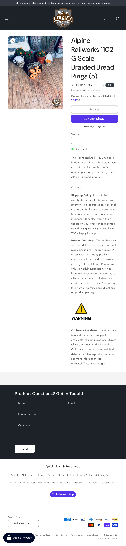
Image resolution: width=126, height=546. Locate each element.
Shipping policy (111, 535)
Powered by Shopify (43, 535)
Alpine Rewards (75, 482)
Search (15, 475)
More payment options (94, 126)
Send (25, 449)
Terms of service (94, 535)
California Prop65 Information (47, 482)
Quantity (75, 133)
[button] (6, 18)
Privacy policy (77, 535)
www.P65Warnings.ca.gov (90, 363)
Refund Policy (66, 475)
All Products (28, 475)
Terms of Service (47, 475)
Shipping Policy (103, 475)
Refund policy (62, 535)
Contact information (109, 538)
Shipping (75, 90)
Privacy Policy (84, 475)
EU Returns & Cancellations (101, 482)
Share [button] (78, 187)
